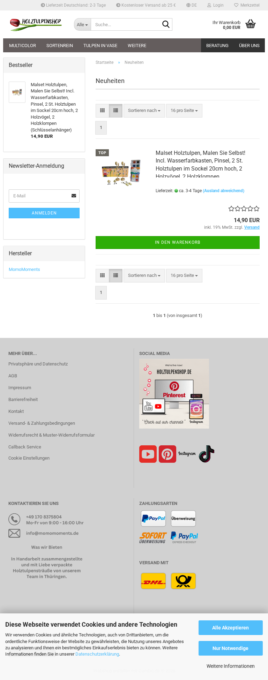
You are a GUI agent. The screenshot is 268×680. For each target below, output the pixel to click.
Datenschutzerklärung (97, 654)
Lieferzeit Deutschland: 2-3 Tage (75, 5)
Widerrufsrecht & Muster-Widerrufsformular (51, 435)
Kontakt (16, 411)
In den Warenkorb (177, 242)
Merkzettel (249, 5)
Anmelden (44, 213)
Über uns (249, 45)
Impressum (19, 387)
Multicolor (22, 45)
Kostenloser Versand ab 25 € (148, 5)
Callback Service (24, 446)
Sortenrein (59, 45)
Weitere (137, 45)
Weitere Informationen (231, 666)
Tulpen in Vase (100, 45)
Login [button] (217, 5)
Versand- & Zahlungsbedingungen (41, 423)
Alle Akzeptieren (230, 627)
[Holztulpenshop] (36, 24)
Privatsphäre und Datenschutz (38, 364)
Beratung (217, 45)
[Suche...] (165, 24)
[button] (191, 5)
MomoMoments (24, 269)
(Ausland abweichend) (223, 190)
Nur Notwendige (230, 648)
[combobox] (144, 111)
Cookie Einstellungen (29, 458)
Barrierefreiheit (23, 399)
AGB (12, 375)
